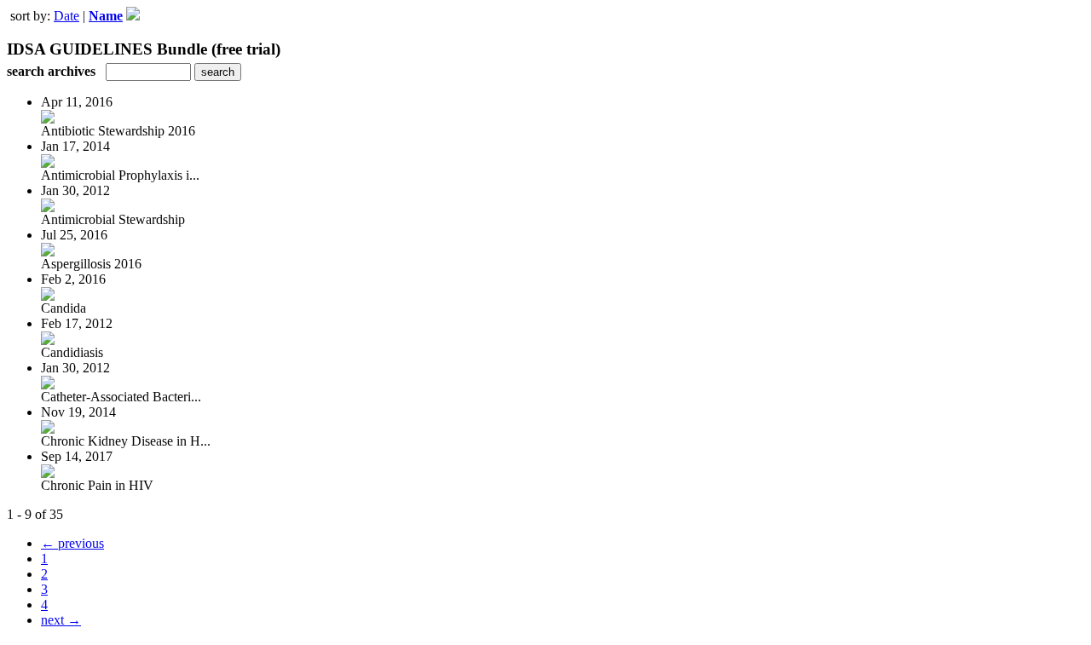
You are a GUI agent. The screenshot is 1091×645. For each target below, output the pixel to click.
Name (106, 16)
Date (66, 16)
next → (61, 620)
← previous (72, 543)
